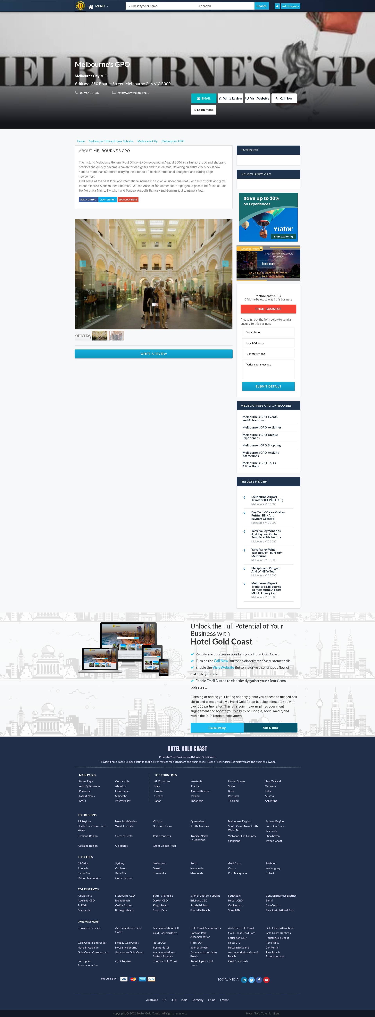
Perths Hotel (161, 947)
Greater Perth (124, 835)
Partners (84, 791)
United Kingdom (201, 791)
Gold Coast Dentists (278, 932)
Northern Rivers (162, 826)
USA (173, 1000)
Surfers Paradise (163, 895)
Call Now (285, 98)
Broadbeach (122, 900)
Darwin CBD (160, 900)
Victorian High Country (242, 835)
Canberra (121, 868)
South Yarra (160, 910)
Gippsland (234, 840)
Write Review (232, 98)
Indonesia (197, 800)
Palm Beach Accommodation (276, 954)
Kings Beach (160, 905)
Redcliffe (120, 873)
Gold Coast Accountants (205, 928)
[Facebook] (259, 979)
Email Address (255, 343)
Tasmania (271, 831)
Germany (270, 786)
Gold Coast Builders (165, 932)
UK (164, 1000)
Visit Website (259, 98)
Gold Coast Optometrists (93, 952)
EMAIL (206, 98)
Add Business (290, 6)
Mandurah (196, 873)
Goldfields (121, 845)
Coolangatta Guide (89, 928)
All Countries (162, 781)
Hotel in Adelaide (88, 947)
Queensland (197, 821)
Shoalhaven (273, 835)
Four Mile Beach (200, 910)
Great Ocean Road (164, 845)
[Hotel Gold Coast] (97, 7)
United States (236, 781)
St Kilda (82, 905)
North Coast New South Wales (92, 828)
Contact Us (122, 781)
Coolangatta (235, 905)
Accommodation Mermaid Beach (243, 954)
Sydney (119, 863)
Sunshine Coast (275, 826)
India (268, 791)
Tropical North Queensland (199, 837)
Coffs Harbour (124, 878)
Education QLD (237, 937)
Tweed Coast (274, 840)
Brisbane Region (88, 835)
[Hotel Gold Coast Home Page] (277, 6)
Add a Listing (88, 199)
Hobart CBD (235, 900)
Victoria (157, 821)
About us (121, 786)
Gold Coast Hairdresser (92, 942)
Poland (195, 795)
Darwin (157, 868)
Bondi (269, 900)
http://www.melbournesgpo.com (138, 92)
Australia (196, 781)
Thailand (233, 800)
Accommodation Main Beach (203, 954)
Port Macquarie (237, 873)
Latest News (87, 795)
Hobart (270, 873)
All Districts (85, 895)
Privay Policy (122, 800)
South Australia (199, 826)
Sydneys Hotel (199, 947)
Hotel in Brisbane (238, 947)
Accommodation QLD (166, 928)
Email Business (128, 199)
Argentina (271, 800)
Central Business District (281, 895)
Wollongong (273, 868)
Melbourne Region (239, 821)
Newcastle (197, 868)
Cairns (232, 868)
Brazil (231, 791)
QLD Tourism (123, 961)
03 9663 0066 (89, 92)
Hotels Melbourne (126, 947)
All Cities (83, 863)
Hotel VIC (234, 942)
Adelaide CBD (86, 900)
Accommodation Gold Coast (128, 929)
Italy (157, 786)
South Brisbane (199, 905)
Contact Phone (255, 353)
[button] (87, 246)
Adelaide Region (88, 845)
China (211, 1000)
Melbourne (159, 863)
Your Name (253, 332)
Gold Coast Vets (238, 961)
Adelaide (83, 868)
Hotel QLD (159, 942)
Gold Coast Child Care (241, 932)
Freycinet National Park (280, 910)
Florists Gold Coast (277, 937)
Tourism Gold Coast (165, 961)
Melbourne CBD (125, 895)
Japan (157, 800)
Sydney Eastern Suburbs (205, 895)
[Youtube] (266, 979)
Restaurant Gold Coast (129, 952)
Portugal (233, 795)
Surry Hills (234, 910)
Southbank (234, 895)
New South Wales (126, 821)
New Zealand (273, 781)
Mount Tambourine (89, 878)
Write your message (258, 364)
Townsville (159, 873)
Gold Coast (235, 863)
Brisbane (271, 863)
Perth (193, 863)
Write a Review (153, 298)
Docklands (84, 910)
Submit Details (268, 386)
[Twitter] (251, 979)
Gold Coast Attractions (280, 928)
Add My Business (89, 786)
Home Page (86, 781)
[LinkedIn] (244, 979)
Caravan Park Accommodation (200, 934)
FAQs (82, 800)
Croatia (158, 791)
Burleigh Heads (124, 910)
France (195, 786)
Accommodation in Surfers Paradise (164, 954)
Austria (269, 795)
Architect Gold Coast (241, 928)
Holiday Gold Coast (127, 942)
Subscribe (121, 795)
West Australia (124, 826)
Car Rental (272, 947)
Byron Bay (84, 873)
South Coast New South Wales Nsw (243, 828)
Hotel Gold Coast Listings (262, 1013)
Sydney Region (275, 821)
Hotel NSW (272, 942)
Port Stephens (162, 835)
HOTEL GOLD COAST (187, 748)
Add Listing (271, 727)
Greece (158, 795)
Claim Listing (108, 199)
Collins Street (123, 905)
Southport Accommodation (88, 963)
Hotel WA (196, 942)
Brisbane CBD (198, 900)
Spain (231, 786)
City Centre (273, 905)
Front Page (122, 791)
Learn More (204, 109)
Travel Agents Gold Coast (202, 963)
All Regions (84, 821)
